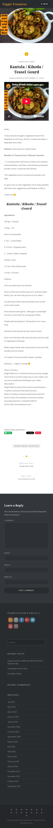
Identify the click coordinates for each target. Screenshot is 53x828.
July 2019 (11, 702)
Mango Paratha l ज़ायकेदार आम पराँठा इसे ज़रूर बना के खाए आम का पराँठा (25, 662)
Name (7, 553)
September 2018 (14, 737)
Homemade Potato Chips (17, 669)
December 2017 (14, 771)
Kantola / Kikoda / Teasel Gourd (26, 446)
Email (7, 565)
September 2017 (14, 786)
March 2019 (12, 712)
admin (19, 78)
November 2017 (14, 776)
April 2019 (12, 707)
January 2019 (13, 722)
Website (8, 577)
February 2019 (13, 717)
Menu (45, 4)
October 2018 (13, 732)
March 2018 (12, 757)
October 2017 (13, 781)
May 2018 (11, 747)
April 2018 (12, 751)
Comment (9, 520)
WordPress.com (26, 823)
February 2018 (13, 761)
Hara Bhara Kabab (14, 674)
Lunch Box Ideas (26, 62)
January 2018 (13, 766)
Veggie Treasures (14, 4)
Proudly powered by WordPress (19, 820)
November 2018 (14, 727)
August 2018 (13, 742)
